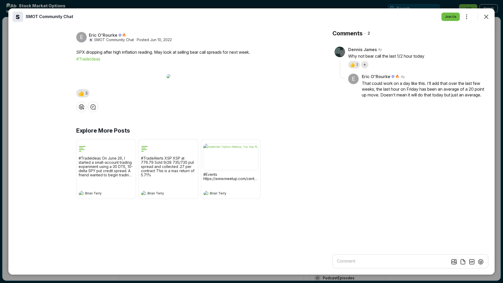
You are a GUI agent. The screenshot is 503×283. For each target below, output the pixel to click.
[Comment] (93, 107)
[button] (83, 93)
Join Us (450, 17)
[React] (81, 107)
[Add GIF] (472, 262)
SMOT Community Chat (114, 40)
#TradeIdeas (88, 59)
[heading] (101, 194)
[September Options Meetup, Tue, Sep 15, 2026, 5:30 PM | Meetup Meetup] (231, 157)
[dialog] (251, 141)
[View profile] (81, 193)
